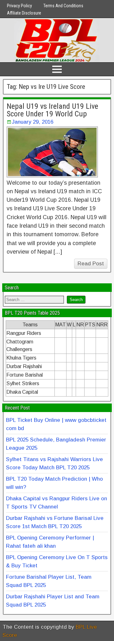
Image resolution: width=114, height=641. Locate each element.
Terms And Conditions (63, 5)
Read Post (91, 264)
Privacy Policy (19, 5)
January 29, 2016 (32, 122)
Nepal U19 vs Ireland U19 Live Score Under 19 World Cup (52, 110)
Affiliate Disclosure (24, 12)
